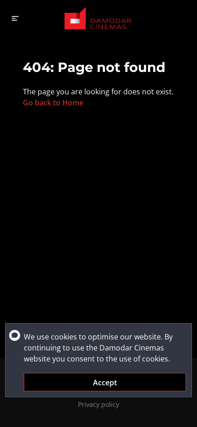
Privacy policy (98, 404)
